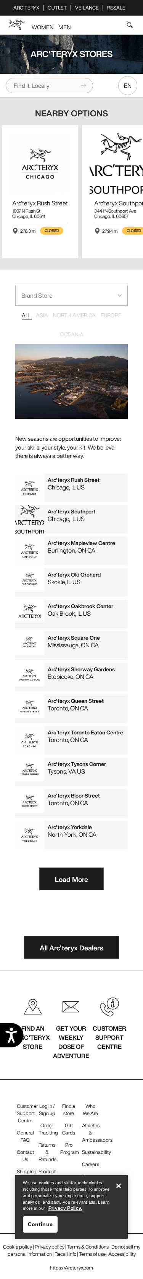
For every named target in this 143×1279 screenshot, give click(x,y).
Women (42, 27)
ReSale (116, 7)
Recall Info (65, 1254)
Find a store (68, 1110)
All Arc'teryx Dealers (71, 948)
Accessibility (122, 1254)
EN (128, 85)
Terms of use (92, 1254)
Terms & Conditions (88, 1246)
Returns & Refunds (47, 1152)
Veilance (87, 7)
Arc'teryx (26, 7)
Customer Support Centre (27, 1113)
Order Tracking (48, 1129)
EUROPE (111, 315)
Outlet (57, 7)
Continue (40, 1224)
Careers (90, 1164)
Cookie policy (17, 1246)
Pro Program (69, 1148)
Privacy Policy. (65, 1208)
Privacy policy (49, 1246)
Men (64, 27)
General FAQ (25, 1136)
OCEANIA (72, 334)
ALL (27, 315)
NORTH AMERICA (75, 315)
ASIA (42, 315)
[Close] (118, 1185)
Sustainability (96, 1152)
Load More (71, 879)
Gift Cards (68, 1129)
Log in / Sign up (47, 1110)
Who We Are (90, 1110)
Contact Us (25, 1156)
